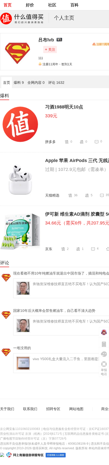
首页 (8, 5)
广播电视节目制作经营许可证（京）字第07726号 (33, 438)
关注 (50, 49)
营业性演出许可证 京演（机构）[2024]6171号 (31, 434)
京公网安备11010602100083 (20, 429)
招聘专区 (53, 409)
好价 (30, 5)
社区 (52, 5)
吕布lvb (46, 39)
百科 (74, 5)
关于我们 (7, 409)
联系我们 (30, 409)
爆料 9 (19, 83)
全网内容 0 (36, 83)
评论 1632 (56, 83)
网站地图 (76, 409)
